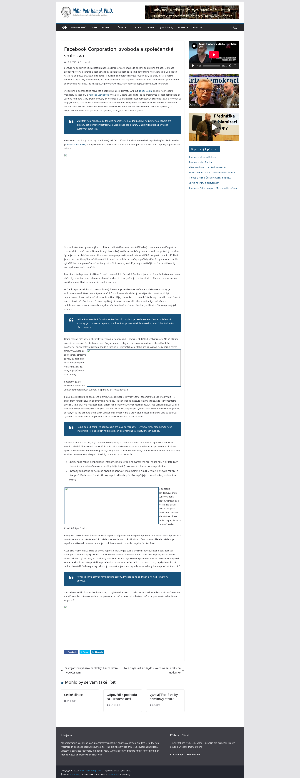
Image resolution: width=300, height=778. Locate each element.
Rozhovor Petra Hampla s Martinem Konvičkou (213, 187)
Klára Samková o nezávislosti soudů (207, 167)
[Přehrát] (193, 65)
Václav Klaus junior (76, 144)
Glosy (105, 27)
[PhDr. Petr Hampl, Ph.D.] (64, 27)
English (197, 27)
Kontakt (183, 27)
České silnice (73, 695)
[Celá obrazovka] (235, 65)
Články (122, 27)
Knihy (93, 27)
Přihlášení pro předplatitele (185, 754)
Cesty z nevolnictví (78, 754)
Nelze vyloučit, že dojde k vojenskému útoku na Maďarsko (152, 670)
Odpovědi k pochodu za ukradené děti (122, 697)
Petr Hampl (85, 62)
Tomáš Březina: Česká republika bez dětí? (210, 177)
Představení (78, 27)
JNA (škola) (166, 27)
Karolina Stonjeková (99, 94)
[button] (111, 27)
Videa (138, 27)
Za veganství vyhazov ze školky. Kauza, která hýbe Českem (91, 670)
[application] (214, 55)
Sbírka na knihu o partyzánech (204, 182)
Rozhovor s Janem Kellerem (203, 157)
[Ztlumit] (230, 65)
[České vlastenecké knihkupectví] (192, 7)
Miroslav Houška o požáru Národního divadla (212, 172)
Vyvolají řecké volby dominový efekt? (164, 697)
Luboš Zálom (145, 90)
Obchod (150, 27)
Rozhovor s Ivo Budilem (201, 162)
